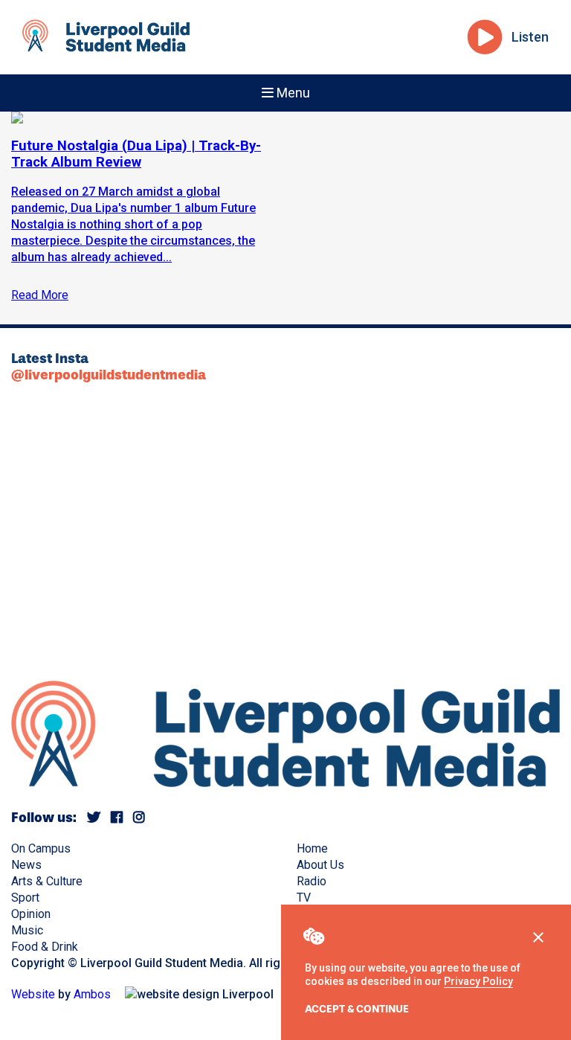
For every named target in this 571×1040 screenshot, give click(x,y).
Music (27, 930)
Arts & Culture (47, 881)
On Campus (41, 848)
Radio (311, 881)
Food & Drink (44, 947)
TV (304, 897)
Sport (25, 897)
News (26, 865)
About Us (320, 865)
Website (33, 994)
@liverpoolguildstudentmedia (108, 375)
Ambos (92, 994)
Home (312, 848)
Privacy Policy (478, 981)
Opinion (31, 914)
